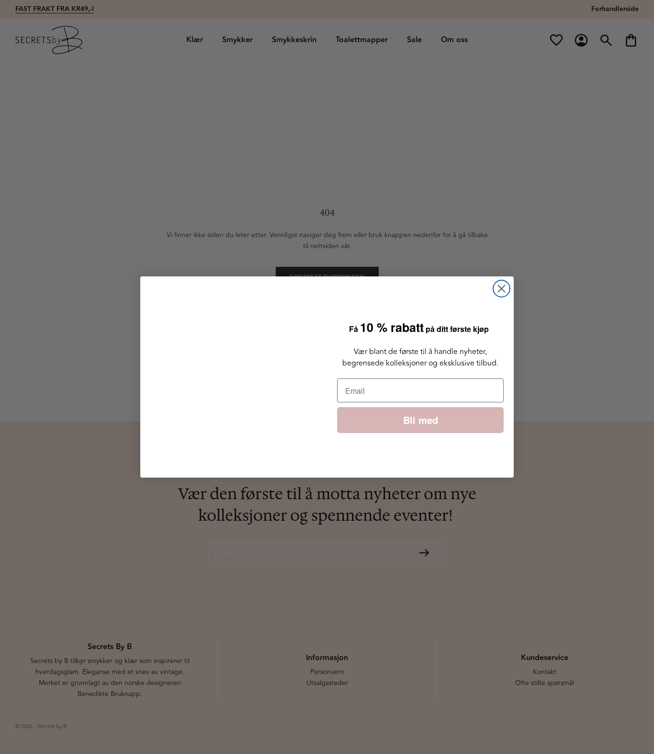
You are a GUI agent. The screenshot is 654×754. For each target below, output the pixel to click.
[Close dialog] (501, 288)
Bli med (420, 420)
